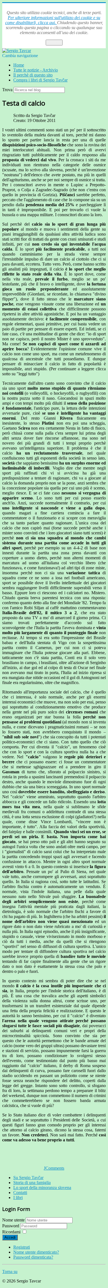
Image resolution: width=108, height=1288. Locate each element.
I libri (18, 1197)
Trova (7, 89)
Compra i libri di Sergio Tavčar (40, 80)
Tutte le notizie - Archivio (35, 70)
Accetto (54, 42)
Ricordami (11, 1232)
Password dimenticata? (33, 1257)
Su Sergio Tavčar (28, 1177)
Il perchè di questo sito (33, 75)
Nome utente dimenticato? (36, 1252)
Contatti (20, 1192)
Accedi (10, 1237)
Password (11, 1225)
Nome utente (13, 1220)
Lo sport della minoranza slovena (42, 1187)
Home (18, 65)
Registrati (21, 1247)
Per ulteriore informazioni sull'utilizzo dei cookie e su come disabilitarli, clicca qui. (53, 20)
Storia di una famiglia (32, 1182)
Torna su (9, 1271)
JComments (54, 1168)
